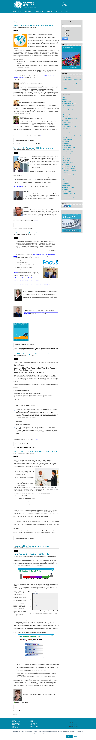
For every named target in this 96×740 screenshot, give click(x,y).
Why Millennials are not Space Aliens (70, 84)
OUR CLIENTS (15, 726)
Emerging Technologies (69, 122)
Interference (66, 141)
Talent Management (68, 191)
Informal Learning (43, 348)
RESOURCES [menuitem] (59, 11)
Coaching (66, 110)
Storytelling (66, 189)
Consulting (66, 116)
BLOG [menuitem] (63, 2)
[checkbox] (71, 32)
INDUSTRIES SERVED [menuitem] (17, 11)
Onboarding (66, 164)
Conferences (26, 143)
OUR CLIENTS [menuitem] (50, 11)
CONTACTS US (33, 723)
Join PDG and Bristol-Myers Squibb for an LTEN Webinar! (33, 354)
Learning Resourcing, (68, 151)
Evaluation (66, 124)
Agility (65, 99)
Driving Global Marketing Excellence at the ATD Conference (33, 25)
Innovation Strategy (68, 139)
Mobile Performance (68, 162)
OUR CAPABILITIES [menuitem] (40, 11)
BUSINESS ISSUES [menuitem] (29, 11)
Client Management (68, 109)
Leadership (66, 143)
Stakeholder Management (69, 187)
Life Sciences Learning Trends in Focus (27, 233)
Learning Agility (67, 145)
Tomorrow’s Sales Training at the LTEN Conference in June (33, 148)
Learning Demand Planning (69, 147)
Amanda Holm (21, 27)
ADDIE (65, 97)
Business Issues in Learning (23, 348)
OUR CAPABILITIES (16, 724)
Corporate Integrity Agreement (70, 118)
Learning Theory (67, 153)
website (46, 516)
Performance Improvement (69, 170)
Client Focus (66, 107)
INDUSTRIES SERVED (16, 721)
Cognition (66, 112)
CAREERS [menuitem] (64, 4)
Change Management (68, 105)
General (65, 130)
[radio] (73, 30)
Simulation (66, 183)
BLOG (31, 720)
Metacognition (66, 158)
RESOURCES (15, 727)
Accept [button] (69, 736)
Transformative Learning (69, 193)
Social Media (66, 185)
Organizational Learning (69, 168)
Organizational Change (34, 348)
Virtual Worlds (67, 195)
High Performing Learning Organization (72, 135)
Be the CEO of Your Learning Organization (72, 83)
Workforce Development (68, 197)
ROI (64, 176)
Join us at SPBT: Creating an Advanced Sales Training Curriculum (35, 451)
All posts (15, 714)
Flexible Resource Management (26, 349)
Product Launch (37, 349)
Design (65, 120)
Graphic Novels (67, 133)
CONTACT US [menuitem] (64, 5)
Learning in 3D (67, 149)
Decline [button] (75, 736)
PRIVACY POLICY (34, 726)
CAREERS (32, 721)
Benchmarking (32, 447)
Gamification (66, 128)
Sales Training (33, 143)
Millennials (66, 160)
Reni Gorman (20, 547)
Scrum (65, 179)
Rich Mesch (20, 355)
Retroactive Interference (68, 174)
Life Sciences (39, 143)
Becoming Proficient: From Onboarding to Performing (31, 546)
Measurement (66, 156)
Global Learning (20, 143)
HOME (13, 720)
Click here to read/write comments (27, 140)
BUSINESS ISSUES (16, 723)
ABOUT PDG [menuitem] (67, 11)
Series (65, 181)
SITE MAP (32, 724)
